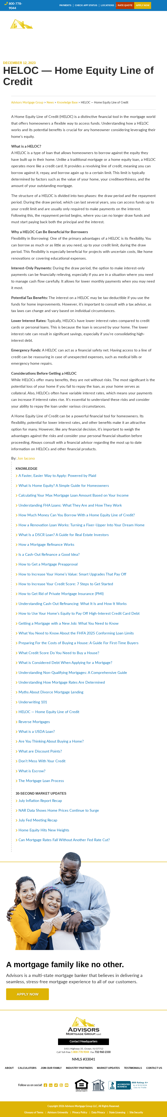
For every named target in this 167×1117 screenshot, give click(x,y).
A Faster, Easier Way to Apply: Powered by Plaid (57, 476)
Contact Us (154, 1068)
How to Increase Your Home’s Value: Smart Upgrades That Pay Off (72, 574)
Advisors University (57, 1112)
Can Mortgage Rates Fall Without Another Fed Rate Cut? (64, 840)
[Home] (22, 28)
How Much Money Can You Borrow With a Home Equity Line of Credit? (77, 515)
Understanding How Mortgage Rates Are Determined (62, 682)
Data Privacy (98, 1112)
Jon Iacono (26, 458)
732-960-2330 (103, 1052)
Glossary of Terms (33, 1112)
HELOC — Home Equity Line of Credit (49, 712)
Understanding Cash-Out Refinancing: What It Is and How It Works (73, 604)
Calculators (27, 1068)
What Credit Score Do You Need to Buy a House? (59, 653)
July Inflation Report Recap (40, 801)
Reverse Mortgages (34, 722)
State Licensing (117, 1112)
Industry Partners (79, 1068)
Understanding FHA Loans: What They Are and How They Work (70, 505)
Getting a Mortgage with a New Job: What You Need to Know (69, 623)
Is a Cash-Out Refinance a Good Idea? (49, 555)
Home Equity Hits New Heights (44, 830)
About (9, 1068)
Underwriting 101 (33, 702)
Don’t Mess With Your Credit (42, 761)
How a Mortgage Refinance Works (46, 545)
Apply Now (142, 5)
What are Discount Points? (40, 751)
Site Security (136, 1112)
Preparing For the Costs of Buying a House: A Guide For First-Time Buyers (78, 643)
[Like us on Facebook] (45, 1085)
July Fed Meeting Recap (38, 820)
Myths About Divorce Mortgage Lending (51, 692)
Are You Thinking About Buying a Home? (51, 741)
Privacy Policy (79, 1112)
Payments (65, 5)
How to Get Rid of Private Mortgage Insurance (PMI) (61, 594)
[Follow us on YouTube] (67, 1085)
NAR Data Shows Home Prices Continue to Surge (59, 810)
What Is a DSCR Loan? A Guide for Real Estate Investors (64, 535)
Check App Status (86, 5)
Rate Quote (125, 5)
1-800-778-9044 (80, 1052)
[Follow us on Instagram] (61, 1085)
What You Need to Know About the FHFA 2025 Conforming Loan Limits (76, 633)
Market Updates (108, 1068)
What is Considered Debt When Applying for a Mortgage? (65, 663)
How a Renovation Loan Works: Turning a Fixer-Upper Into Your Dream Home (82, 525)
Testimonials (133, 1068)
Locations (107, 5)
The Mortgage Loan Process (41, 781)
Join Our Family (51, 1068)
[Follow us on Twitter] (56, 1085)
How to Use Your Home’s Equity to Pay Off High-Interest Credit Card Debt (79, 614)
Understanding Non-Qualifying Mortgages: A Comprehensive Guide (73, 673)
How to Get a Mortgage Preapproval (48, 564)
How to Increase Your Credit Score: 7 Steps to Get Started (66, 584)
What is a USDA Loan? (37, 732)
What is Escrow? (32, 771)
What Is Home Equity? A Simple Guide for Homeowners (64, 486)
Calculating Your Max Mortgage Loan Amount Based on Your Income (74, 495)
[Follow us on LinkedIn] (51, 1085)
